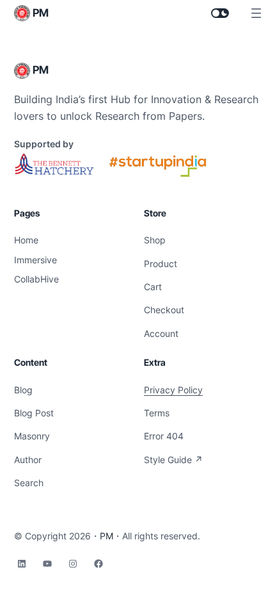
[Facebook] (98, 563)
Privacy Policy (173, 389)
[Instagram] (73, 563)
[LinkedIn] (21, 563)
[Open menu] (256, 13)
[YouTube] (47, 563)
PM (41, 12)
